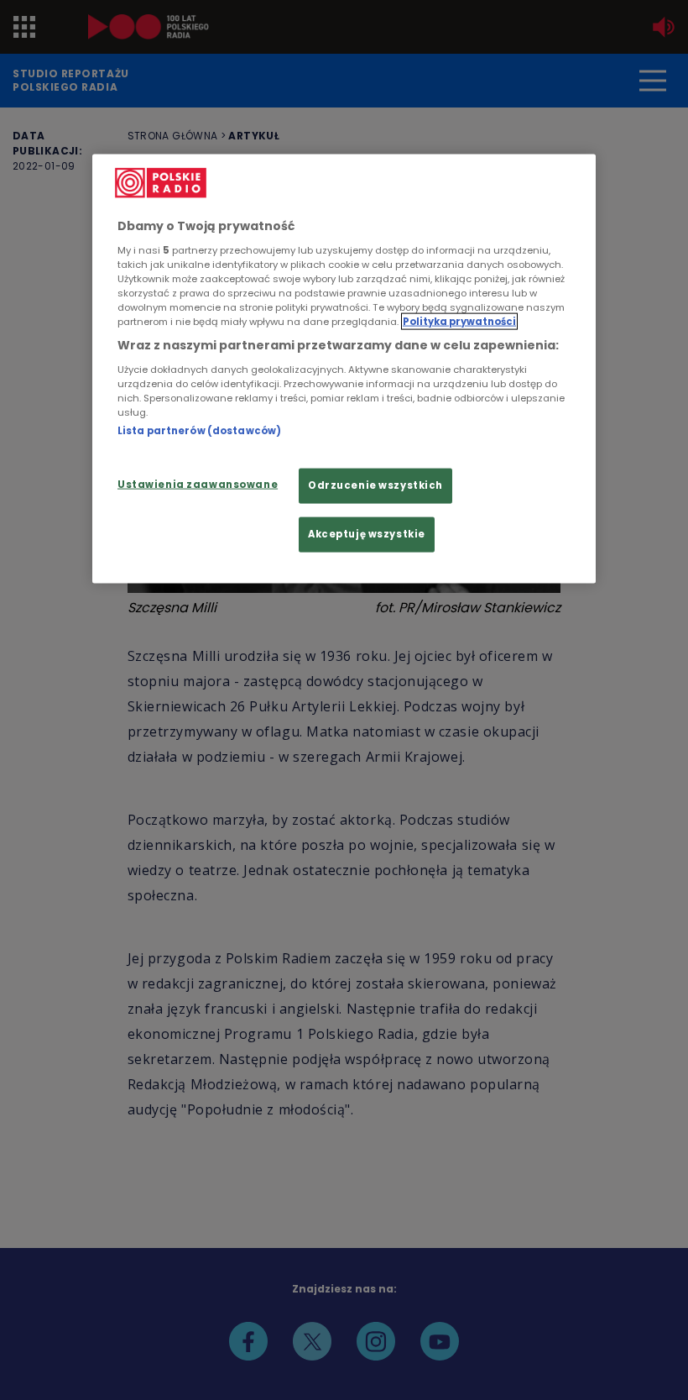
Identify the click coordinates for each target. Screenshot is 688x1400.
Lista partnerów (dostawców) (199, 430)
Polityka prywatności (459, 321)
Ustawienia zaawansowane (197, 484)
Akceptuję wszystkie (366, 534)
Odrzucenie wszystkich (375, 485)
